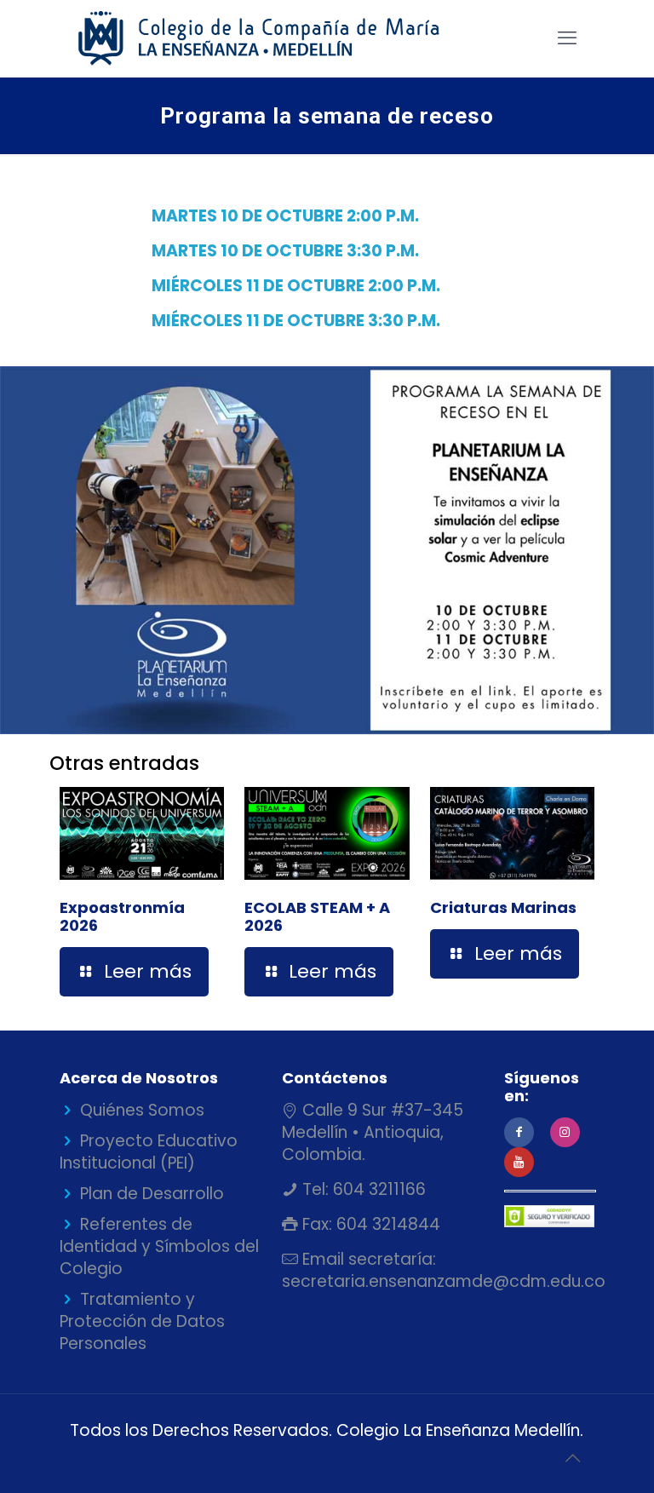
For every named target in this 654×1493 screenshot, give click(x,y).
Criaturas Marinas (503, 907)
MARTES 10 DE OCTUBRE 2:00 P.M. (287, 215)
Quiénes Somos (142, 1110)
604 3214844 (386, 1224)
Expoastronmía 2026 (122, 916)
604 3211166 (377, 1189)
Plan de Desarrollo (152, 1193)
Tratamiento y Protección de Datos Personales (142, 1321)
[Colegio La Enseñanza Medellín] (274, 38)
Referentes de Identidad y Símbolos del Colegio (159, 1246)
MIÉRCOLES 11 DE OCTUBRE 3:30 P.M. (296, 320)
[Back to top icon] (572, 1458)
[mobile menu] (567, 38)
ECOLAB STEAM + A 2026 (317, 916)
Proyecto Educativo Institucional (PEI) (149, 1151)
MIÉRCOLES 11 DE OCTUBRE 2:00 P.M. (296, 285)
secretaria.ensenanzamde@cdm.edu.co (443, 1281)
